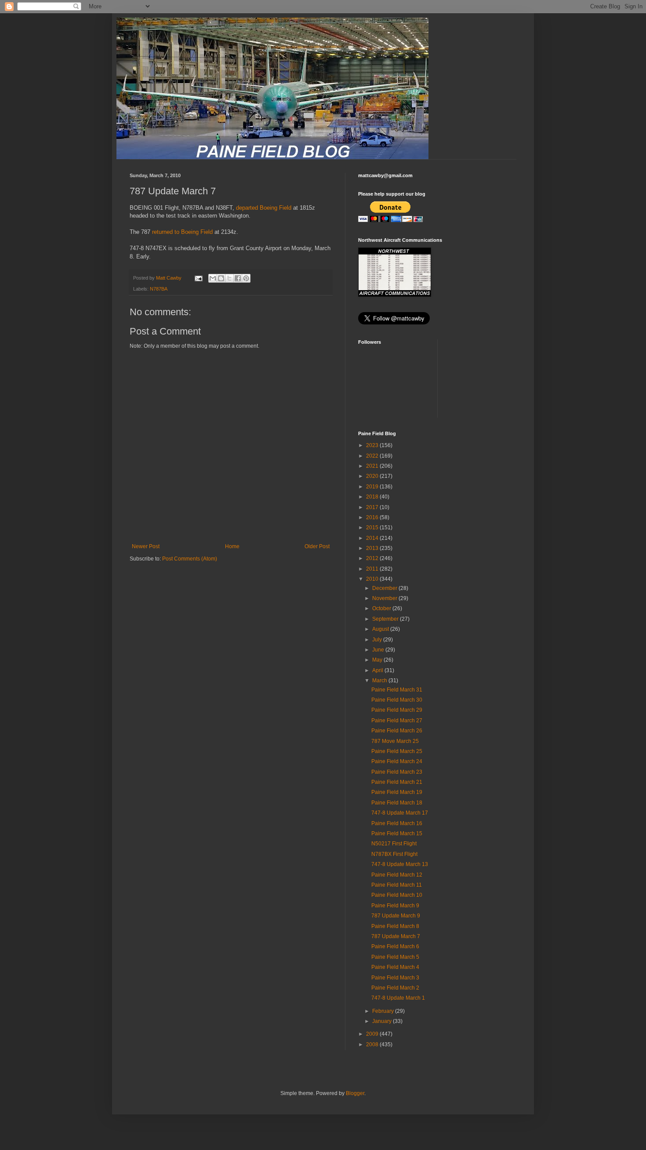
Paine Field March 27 (396, 720)
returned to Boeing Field (182, 232)
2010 (373, 579)
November (385, 598)
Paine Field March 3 (395, 978)
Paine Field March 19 (396, 792)
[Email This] (212, 278)
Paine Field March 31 (396, 690)
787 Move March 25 (395, 741)
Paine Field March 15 (396, 833)
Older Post (317, 546)
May (378, 660)
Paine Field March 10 (396, 895)
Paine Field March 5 (395, 957)
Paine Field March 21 (396, 782)
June (378, 650)
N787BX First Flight (394, 854)
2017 (373, 507)
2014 (373, 538)
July (377, 640)
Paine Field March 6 (395, 946)
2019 (373, 487)
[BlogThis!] (221, 278)
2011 (373, 569)
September (386, 619)
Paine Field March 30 (396, 700)
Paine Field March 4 (395, 967)
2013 (373, 548)
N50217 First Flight (394, 844)
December (385, 588)
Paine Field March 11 (396, 885)
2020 (373, 476)
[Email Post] (198, 277)
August (381, 629)
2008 (373, 1044)
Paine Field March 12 (396, 875)
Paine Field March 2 (395, 988)
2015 (373, 527)
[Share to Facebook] (237, 278)
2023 (373, 445)
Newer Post (146, 546)
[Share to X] (229, 278)
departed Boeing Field (263, 207)
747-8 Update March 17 (399, 813)
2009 (373, 1034)
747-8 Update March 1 (398, 998)
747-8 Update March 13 (399, 864)
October (382, 608)
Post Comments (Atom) (189, 559)
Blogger (355, 1093)
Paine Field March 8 (395, 926)
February (383, 1011)
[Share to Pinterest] (246, 278)
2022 (373, 456)
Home (232, 546)
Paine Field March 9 (395, 906)
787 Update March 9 (395, 916)
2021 (373, 466)
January (382, 1021)
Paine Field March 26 (396, 731)
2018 (373, 497)
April (378, 670)
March (380, 680)
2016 (373, 517)
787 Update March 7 (395, 936)
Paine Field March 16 (396, 823)
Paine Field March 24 (396, 761)
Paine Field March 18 (396, 803)
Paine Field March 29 (396, 710)
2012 (373, 558)
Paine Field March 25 (396, 751)
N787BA (158, 288)
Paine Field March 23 (396, 772)
